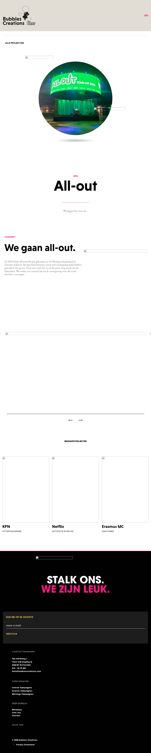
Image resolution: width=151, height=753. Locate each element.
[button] (70, 420)
